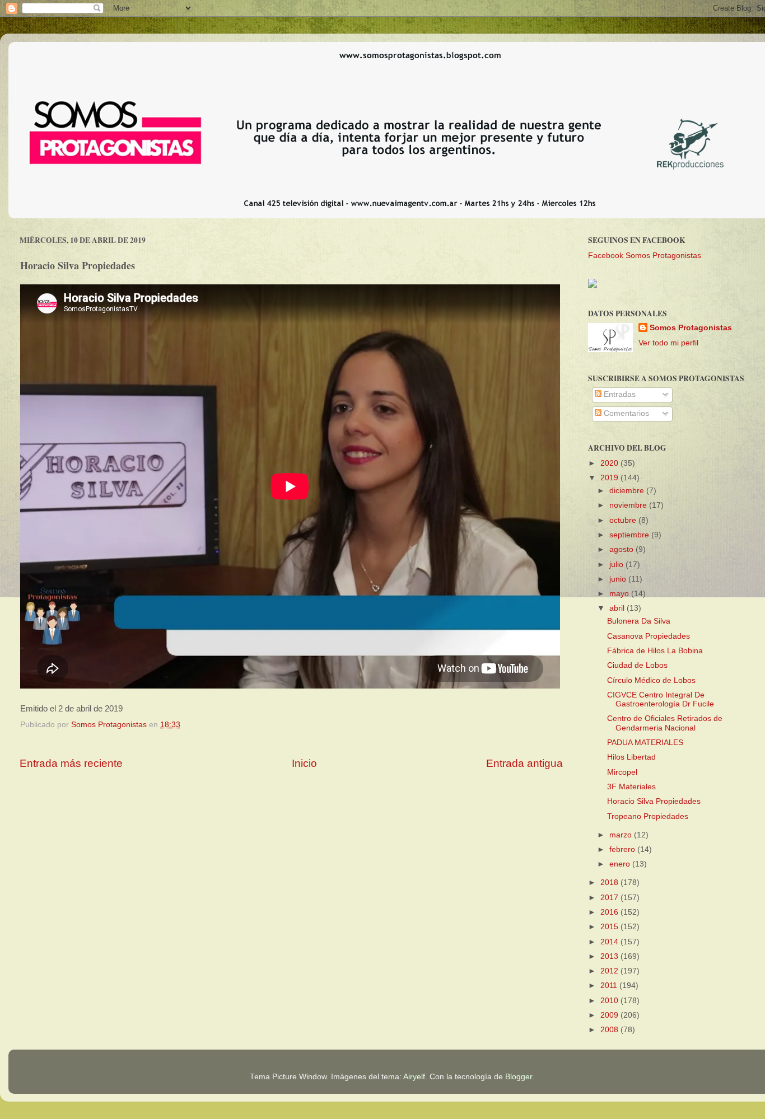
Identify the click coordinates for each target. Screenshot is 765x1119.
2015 (610, 927)
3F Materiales (631, 787)
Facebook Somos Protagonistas (644, 255)
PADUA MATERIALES (645, 742)
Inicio (304, 763)
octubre (623, 520)
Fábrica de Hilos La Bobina (655, 651)
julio (617, 564)
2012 (610, 971)
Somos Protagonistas (691, 328)
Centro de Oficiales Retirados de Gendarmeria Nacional (664, 723)
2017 (610, 897)
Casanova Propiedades (648, 636)
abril (618, 608)
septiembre (630, 535)
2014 (610, 942)
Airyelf (414, 1077)
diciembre (627, 490)
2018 (610, 882)
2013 (610, 956)
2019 (610, 478)
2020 (610, 463)
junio (618, 579)
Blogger (518, 1077)
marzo (621, 835)
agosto (622, 549)
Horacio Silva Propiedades (654, 801)
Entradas (618, 394)
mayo (620, 593)
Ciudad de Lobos (637, 665)
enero (620, 864)
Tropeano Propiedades (647, 816)
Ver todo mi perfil (668, 343)
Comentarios (625, 413)
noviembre (629, 505)
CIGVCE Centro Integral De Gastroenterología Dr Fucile (660, 699)
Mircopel (622, 772)
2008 (610, 1030)
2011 (609, 985)
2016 (610, 912)
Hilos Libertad (631, 757)
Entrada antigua (524, 763)
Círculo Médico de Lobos (651, 680)
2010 (610, 1000)
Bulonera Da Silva (638, 621)
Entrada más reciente (71, 763)
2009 (610, 1015)
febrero (623, 849)
